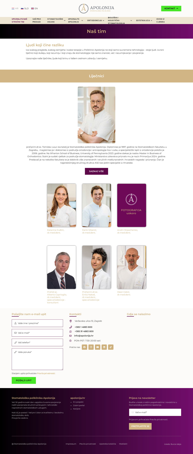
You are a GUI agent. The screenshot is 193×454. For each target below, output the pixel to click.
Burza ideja (176, 444)
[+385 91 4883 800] (72, 331)
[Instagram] (91, 347)
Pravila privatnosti (87, 444)
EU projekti (78, 402)
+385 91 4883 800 (84, 331)
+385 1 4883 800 (83, 327)
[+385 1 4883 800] (72, 327)
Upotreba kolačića (107, 444)
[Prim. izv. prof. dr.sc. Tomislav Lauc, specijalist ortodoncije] (96, 115)
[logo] (96, 8)
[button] (64, 20)
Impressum (71, 444)
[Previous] (47, 211)
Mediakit (123, 444)
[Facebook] (84, 347)
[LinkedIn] (104, 347)
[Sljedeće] (145, 211)
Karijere (76, 409)
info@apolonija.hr (83, 335)
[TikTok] (110, 347)
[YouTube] (97, 347)
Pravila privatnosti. (46, 373)
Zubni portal (79, 405)
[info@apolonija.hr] (71, 336)
